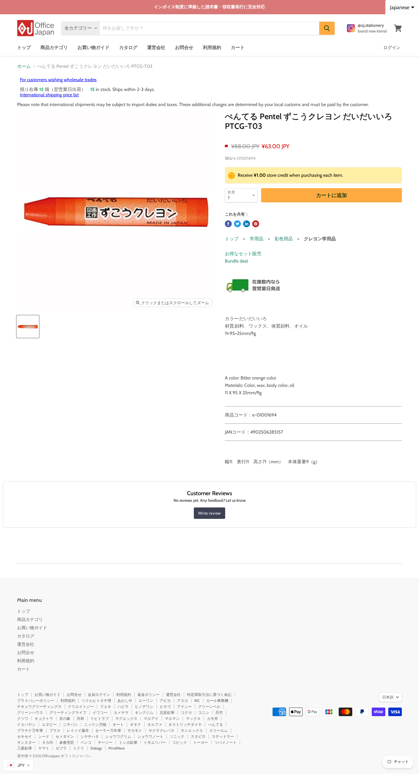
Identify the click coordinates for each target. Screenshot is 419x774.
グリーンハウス (30, 712)
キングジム (144, 712)
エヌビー (49, 724)
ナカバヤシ (26, 724)
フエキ (105, 706)
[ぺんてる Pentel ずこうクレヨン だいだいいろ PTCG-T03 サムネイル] (28, 326)
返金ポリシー (148, 694)
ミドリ (78, 748)
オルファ (154, 724)
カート (238, 47)
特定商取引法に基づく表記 (209, 694)
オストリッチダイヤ (185, 724)
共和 (80, 718)
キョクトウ (43, 718)
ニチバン (70, 724)
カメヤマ (121, 712)
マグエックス (126, 718)
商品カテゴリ (54, 47)
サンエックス (192, 730)
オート (118, 724)
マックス (193, 718)
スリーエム (218, 730)
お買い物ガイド (93, 47)
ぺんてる (215, 724)
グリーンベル (209, 706)
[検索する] (327, 28)
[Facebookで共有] (228, 223)
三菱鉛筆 (24, 748)
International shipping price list (49, 94)
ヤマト (43, 748)
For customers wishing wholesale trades (58, 79)
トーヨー (200, 742)
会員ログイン (99, 694)
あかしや (124, 700)
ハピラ (123, 706)
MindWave (116, 748)
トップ (24, 47)
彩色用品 (283, 238)
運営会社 (156, 47)
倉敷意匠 (66, 742)
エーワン (146, 700)
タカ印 (47, 742)
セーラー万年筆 (108, 730)
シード (43, 736)
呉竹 (219, 712)
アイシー (184, 706)
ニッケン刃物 (95, 724)
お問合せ (184, 47)
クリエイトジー (81, 706)
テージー (105, 742)
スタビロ (198, 736)
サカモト (134, 730)
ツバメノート (225, 742)
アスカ (182, 700)
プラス (54, 730)
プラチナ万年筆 (30, 730)
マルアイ (151, 718)
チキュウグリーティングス (39, 706)
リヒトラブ (99, 718)
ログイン (391, 47)
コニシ (203, 712)
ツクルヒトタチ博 (96, 700)
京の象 (64, 718)
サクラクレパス (161, 730)
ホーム (24, 66)
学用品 (256, 238)
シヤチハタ (89, 736)
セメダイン (65, 736)
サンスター (26, 742)
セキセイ (24, 736)
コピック (179, 742)
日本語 (387, 697)
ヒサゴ (165, 706)
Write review (209, 513)
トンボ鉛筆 (128, 742)
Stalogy (96, 748)
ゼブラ (61, 748)
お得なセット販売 (243, 253)
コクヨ (186, 712)
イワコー (100, 712)
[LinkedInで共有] (246, 223)
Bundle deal (236, 261)
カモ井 (212, 718)
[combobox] (18, 765)
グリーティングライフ (67, 712)
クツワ (22, 718)
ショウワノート (150, 736)
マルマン (172, 718)
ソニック (177, 736)
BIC (197, 700)
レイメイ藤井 (78, 730)
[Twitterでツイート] (237, 223)
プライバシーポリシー (35, 700)
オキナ (135, 724)
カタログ (128, 47)
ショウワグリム (118, 736)
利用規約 (212, 47)
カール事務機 (217, 700)
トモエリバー (155, 742)
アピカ (165, 700)
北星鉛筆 (167, 712)
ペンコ (85, 742)
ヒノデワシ (144, 706)
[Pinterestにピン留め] (255, 223)
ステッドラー (223, 736)
